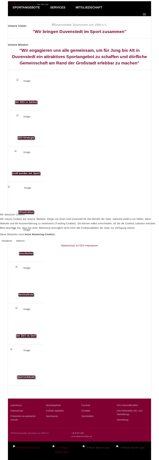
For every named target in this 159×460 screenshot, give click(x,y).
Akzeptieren (7, 241)
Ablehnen (20, 241)
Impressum (91, 245)
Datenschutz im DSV (72, 245)
